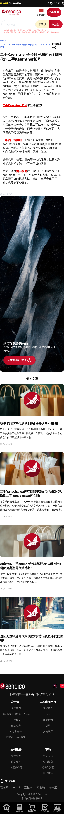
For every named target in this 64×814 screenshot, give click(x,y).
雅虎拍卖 (48, 708)
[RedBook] (62, 686)
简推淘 (41, 787)
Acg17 (16, 787)
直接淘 (28, 787)
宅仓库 (4, 787)
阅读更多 (57, 43)
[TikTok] (55, 686)
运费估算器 (48, 767)
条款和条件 (16, 731)
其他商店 (48, 731)
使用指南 (48, 761)
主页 (2, 40)
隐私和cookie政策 (16, 737)
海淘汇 (53, 787)
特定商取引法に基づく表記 (16, 714)
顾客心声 (16, 725)
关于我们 (16, 708)
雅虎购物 (48, 719)
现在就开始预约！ (17, 360)
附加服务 (16, 761)
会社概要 (16, 719)
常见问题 (48, 755)
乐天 (48, 714)
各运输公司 (16, 767)
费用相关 (16, 755)
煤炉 (48, 725)
